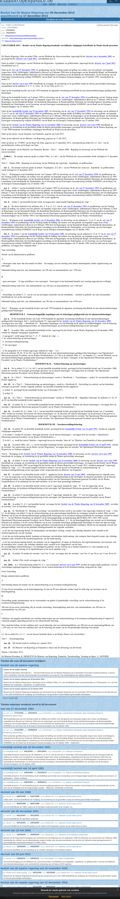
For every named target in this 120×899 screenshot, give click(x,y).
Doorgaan (54, 896)
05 (51, 12)
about (52, 4)
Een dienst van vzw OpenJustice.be (60, 19)
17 (24, 15)
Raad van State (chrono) (13, 41)
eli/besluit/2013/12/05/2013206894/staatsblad (20, 35)
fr (116, 1)
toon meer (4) (10, 698)
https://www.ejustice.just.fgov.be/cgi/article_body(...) (27, 38)
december (60, 12)
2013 (71, 12)
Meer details (66, 896)
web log (61, 4)
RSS (45, 4)
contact (72, 4)
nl (111, 1)
